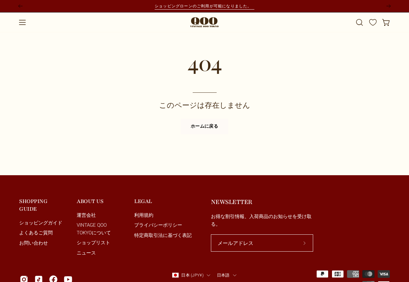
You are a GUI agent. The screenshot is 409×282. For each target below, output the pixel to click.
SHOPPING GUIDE (33, 205)
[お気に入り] (373, 22)
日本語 (223, 275)
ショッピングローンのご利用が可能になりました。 (204, 6)
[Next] (388, 6)
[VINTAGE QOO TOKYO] (204, 22)
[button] (359, 22)
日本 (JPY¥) (192, 275)
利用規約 (143, 215)
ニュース (86, 253)
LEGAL (143, 201)
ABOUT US (90, 201)
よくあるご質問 (36, 233)
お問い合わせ (33, 243)
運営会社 (86, 215)
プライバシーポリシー (158, 225)
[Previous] (20, 6)
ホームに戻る (204, 126)
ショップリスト (93, 243)
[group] (204, 6)
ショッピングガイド (40, 223)
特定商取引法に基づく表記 (163, 235)
